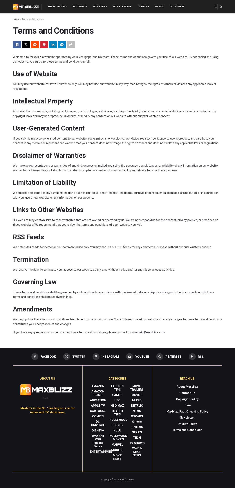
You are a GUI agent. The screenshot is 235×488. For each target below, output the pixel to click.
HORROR (117, 425)
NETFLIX (137, 405)
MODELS (117, 450)
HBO (117, 400)
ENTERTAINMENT (57, 6)
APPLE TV (98, 405)
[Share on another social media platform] (71, 44)
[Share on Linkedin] (53, 44)
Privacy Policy (187, 424)
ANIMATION (98, 400)
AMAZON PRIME (97, 393)
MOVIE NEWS (100, 6)
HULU (117, 430)
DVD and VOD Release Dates (98, 441)
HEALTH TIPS (117, 412)
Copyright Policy (187, 399)
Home (16, 19)
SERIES (137, 432)
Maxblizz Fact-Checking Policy (187, 411)
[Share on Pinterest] (44, 44)
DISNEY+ (98, 430)
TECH (137, 437)
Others (137, 421)
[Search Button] (221, 6)
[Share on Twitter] (26, 44)
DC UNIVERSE (177, 6)
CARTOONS (98, 411)
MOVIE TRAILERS (122, 6)
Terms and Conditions (33, 19)
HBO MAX (117, 405)
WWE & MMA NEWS (137, 452)
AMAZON (97, 386)
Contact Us (187, 393)
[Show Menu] (216, 7)
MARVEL (159, 6)
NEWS (137, 411)
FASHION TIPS (117, 387)
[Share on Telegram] (62, 44)
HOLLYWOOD (80, 6)
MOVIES (136, 395)
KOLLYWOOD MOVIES (118, 437)
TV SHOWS (143, 6)
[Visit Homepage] (26, 7)
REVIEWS (137, 427)
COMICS (98, 416)
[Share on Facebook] (17, 44)
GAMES (117, 395)
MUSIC (137, 400)
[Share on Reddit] (35, 44)
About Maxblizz (187, 386)
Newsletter (187, 417)
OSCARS (137, 416)
